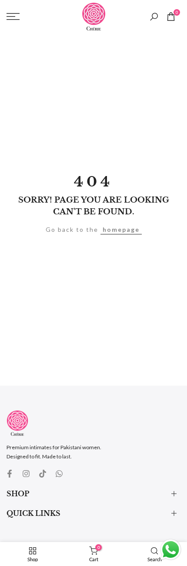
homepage (121, 229)
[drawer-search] (154, 17)
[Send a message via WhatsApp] (171, 550)
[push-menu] (13, 16)
